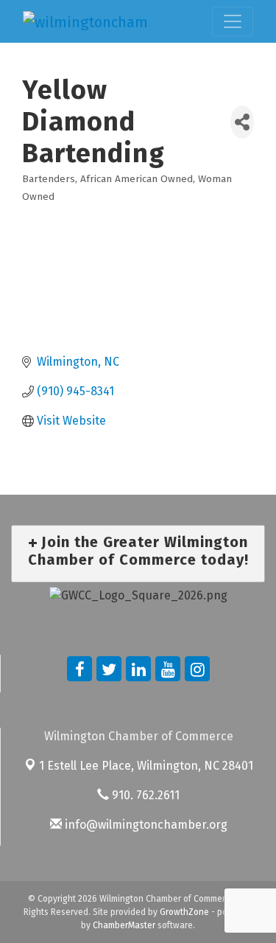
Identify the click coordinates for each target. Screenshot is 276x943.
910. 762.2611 (144, 795)
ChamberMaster (124, 925)
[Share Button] (242, 122)
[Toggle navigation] (232, 21)
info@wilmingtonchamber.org (144, 825)
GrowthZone (184, 912)
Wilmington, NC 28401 (146, 766)
